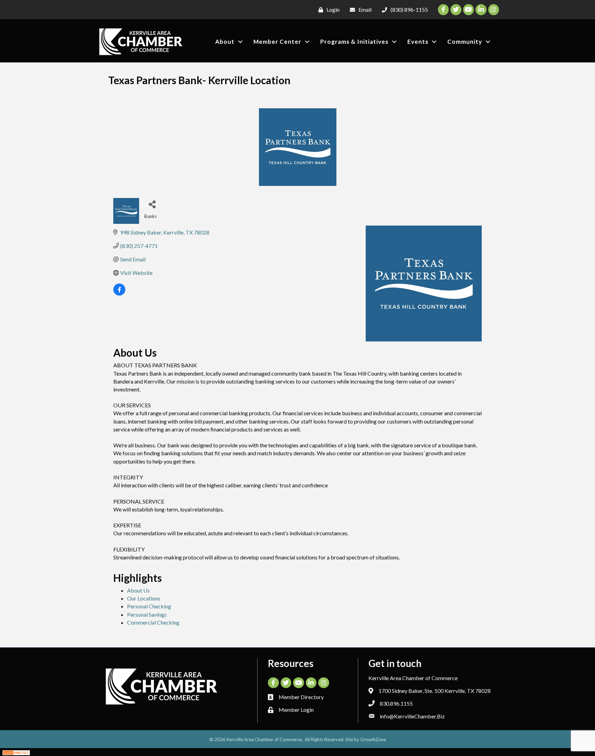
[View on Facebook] (119, 293)
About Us (138, 590)
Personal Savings (147, 614)
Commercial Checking (153, 622)
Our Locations (143, 598)
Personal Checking (149, 606)
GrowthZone (373, 739)
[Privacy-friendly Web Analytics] (16, 752)
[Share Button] (152, 204)
